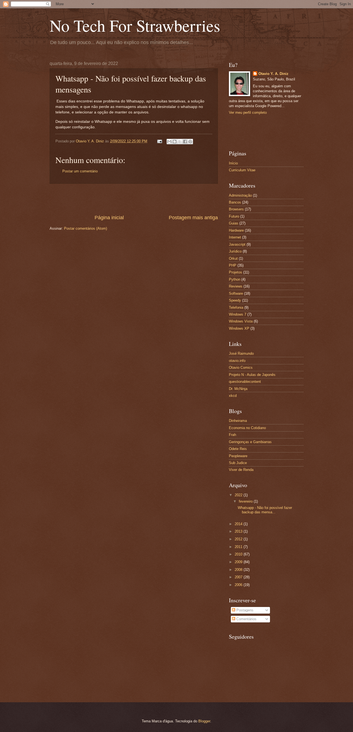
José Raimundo (241, 353)
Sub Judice (238, 463)
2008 (239, 570)
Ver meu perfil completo (248, 112)
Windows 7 (237, 314)
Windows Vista (241, 321)
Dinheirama (238, 421)
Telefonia (236, 307)
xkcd (233, 396)
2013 (239, 531)
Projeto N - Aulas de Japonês (252, 375)
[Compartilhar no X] (180, 141)
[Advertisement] (133, 199)
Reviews (235, 286)
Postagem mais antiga (193, 217)
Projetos (235, 272)
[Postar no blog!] (174, 141)
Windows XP (239, 328)
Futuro (234, 216)
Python (234, 279)
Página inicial (109, 217)
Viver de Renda (241, 470)
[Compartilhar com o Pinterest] (190, 141)
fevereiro (246, 501)
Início (233, 163)
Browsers (236, 209)
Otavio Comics (241, 367)
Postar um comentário (80, 171)
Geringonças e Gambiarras (250, 442)
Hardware (236, 230)
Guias (233, 223)
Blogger (204, 721)
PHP (232, 265)
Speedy (235, 300)
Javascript (237, 244)
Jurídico (235, 251)
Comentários (245, 619)
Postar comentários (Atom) (85, 228)
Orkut (233, 258)
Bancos (235, 202)
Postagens (244, 610)
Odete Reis (238, 449)
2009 (239, 562)
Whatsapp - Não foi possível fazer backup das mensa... (265, 510)
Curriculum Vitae (242, 170)
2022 (239, 495)
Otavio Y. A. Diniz (273, 74)
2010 (239, 554)
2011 (239, 547)
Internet (235, 237)
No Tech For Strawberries (135, 25)
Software (236, 293)
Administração (240, 195)
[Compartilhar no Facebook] (185, 141)
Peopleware (238, 456)
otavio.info (237, 361)
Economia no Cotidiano (247, 428)
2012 (239, 539)
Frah (232, 435)
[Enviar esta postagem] (159, 141)
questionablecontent (245, 381)
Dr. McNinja (238, 389)
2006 (239, 585)
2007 (239, 577)
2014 (239, 524)
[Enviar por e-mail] (169, 141)
